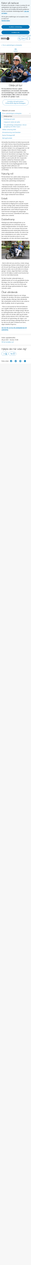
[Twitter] (16, 361)
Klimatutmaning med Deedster (11, 132)
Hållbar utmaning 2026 (9, 129)
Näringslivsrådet (7, 138)
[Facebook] (11, 361)
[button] (20, 39)
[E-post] (25, 361)
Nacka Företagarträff (8, 135)
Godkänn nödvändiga (15, 27)
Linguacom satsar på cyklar (12, 122)
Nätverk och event (8, 110)
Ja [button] (4, 354)
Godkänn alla (15, 32)
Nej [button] (12, 354)
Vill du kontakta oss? (7, 342)
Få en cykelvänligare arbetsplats (12, 45)
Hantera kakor (5, 20)
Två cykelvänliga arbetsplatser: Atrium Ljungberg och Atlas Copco (15, 125)
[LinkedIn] (20, 361)
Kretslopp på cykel (9, 119)
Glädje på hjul (8, 116)
